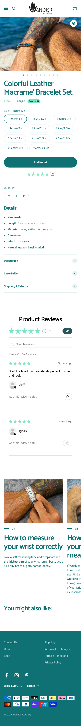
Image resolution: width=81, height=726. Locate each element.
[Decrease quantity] (9, 196)
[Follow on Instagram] (16, 675)
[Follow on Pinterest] (26, 675)
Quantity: (9, 187)
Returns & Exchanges (57, 649)
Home (7, 649)
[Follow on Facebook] (6, 675)
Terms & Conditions (56, 655)
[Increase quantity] (24, 196)
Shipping (49, 642)
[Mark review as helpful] (67, 396)
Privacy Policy (52, 662)
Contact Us (10, 642)
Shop (7, 655)
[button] (50, 331)
